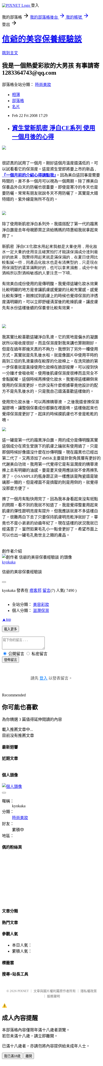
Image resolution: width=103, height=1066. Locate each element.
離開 (29, 1056)
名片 (16, 107)
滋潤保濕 (41, 610)
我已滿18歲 (12, 1056)
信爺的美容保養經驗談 (42, 38)
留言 (46, 590)
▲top (6, 619)
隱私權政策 (88, 991)
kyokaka (9, 562)
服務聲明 (53, 996)
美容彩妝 (41, 604)
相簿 (16, 95)
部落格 (18, 101)
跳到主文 (10, 53)
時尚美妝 (43, 84)
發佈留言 (10, 660)
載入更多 (10, 629)
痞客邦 (36, 590)
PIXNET (23, 991)
